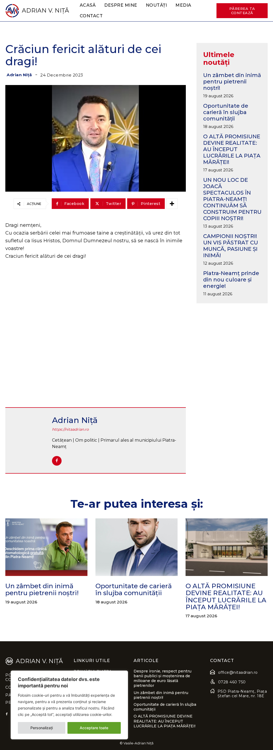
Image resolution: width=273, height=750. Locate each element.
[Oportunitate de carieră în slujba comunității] (136, 547)
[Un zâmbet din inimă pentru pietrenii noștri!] (46, 547)
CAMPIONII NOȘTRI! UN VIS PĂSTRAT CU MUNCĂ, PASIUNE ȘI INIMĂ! (230, 246)
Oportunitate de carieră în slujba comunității (225, 112)
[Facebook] (57, 461)
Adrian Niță (19, 75)
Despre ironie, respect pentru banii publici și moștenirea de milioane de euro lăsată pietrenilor (162, 678)
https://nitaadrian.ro (70, 429)
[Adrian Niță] (29, 440)
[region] (69, 705)
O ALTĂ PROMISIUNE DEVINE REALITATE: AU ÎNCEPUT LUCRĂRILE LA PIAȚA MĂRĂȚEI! (231, 149)
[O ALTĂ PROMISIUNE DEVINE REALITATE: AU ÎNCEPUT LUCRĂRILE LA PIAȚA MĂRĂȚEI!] (227, 547)
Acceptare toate (94, 727)
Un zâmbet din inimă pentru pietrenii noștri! (232, 81)
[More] (172, 203)
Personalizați (41, 727)
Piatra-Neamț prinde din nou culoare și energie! (231, 279)
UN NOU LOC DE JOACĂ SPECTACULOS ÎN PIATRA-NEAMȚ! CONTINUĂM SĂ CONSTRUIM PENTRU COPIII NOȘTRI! (232, 199)
